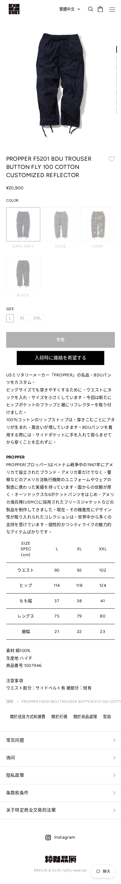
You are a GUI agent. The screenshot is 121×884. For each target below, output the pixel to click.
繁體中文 (67, 9)
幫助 (107, 716)
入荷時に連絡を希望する (60, 358)
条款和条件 (17, 792)
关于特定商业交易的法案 (31, 810)
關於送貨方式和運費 (28, 716)
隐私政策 (15, 775)
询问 (10, 757)
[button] (116, 49)
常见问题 (15, 740)
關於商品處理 (85, 716)
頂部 (10, 701)
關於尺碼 (59, 716)
